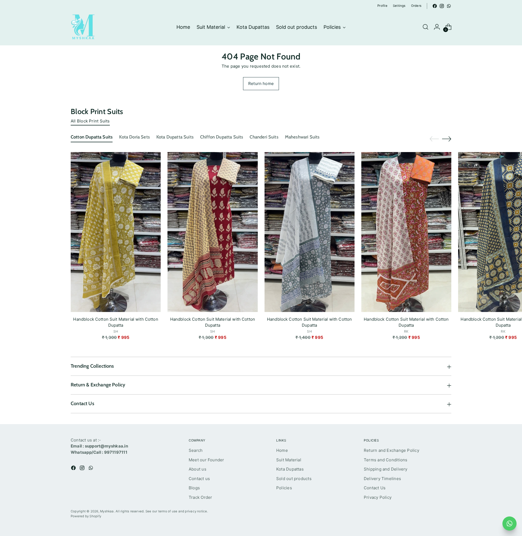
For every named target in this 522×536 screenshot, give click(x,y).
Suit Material (288, 459)
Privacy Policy (377, 497)
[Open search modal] (425, 26)
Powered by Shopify (86, 516)
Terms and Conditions (386, 459)
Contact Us (375, 487)
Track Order (200, 497)
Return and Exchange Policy (391, 450)
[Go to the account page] (436, 26)
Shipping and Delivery (386, 469)
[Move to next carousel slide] (446, 138)
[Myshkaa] (83, 27)
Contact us (199, 478)
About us (197, 469)
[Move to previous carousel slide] (434, 139)
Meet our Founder (206, 459)
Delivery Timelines (382, 478)
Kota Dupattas (290, 469)
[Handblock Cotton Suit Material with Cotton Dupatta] (116, 232)
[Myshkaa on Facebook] (434, 6)
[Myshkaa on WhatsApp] (448, 6)
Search (196, 450)
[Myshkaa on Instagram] (441, 6)
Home (282, 450)
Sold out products (294, 478)
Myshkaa (107, 511)
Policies (284, 487)
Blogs (194, 487)
